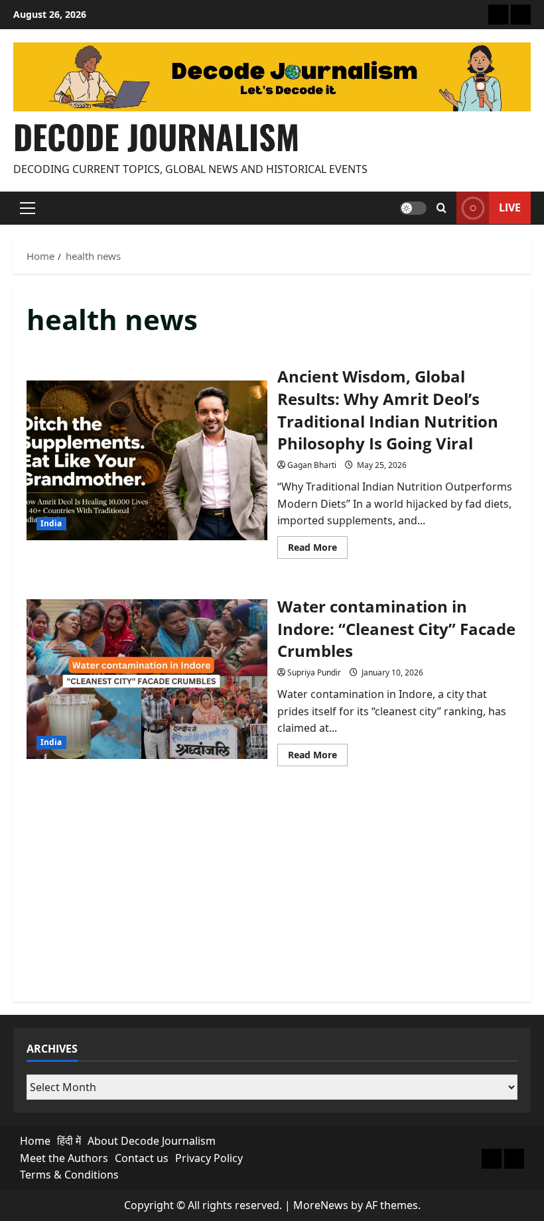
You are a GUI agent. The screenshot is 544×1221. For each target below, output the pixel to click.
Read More (318, 549)
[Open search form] (441, 208)
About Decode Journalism (152, 1141)
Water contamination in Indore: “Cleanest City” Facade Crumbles (147, 679)
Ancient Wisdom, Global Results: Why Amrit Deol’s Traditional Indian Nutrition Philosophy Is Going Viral (147, 460)
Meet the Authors (64, 1158)
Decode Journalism (156, 135)
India (51, 523)
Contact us (142, 1158)
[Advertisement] (272, 895)
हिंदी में (69, 1141)
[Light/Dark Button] (413, 208)
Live (510, 207)
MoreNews (320, 1205)
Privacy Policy (209, 1158)
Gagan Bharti (311, 465)
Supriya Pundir (314, 672)
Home (35, 1141)
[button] (27, 208)
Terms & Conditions (69, 1174)
